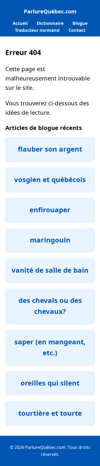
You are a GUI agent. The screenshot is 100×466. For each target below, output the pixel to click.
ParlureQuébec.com (50, 11)
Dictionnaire (50, 23)
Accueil (20, 23)
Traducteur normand (37, 30)
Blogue (80, 23)
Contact (77, 30)
